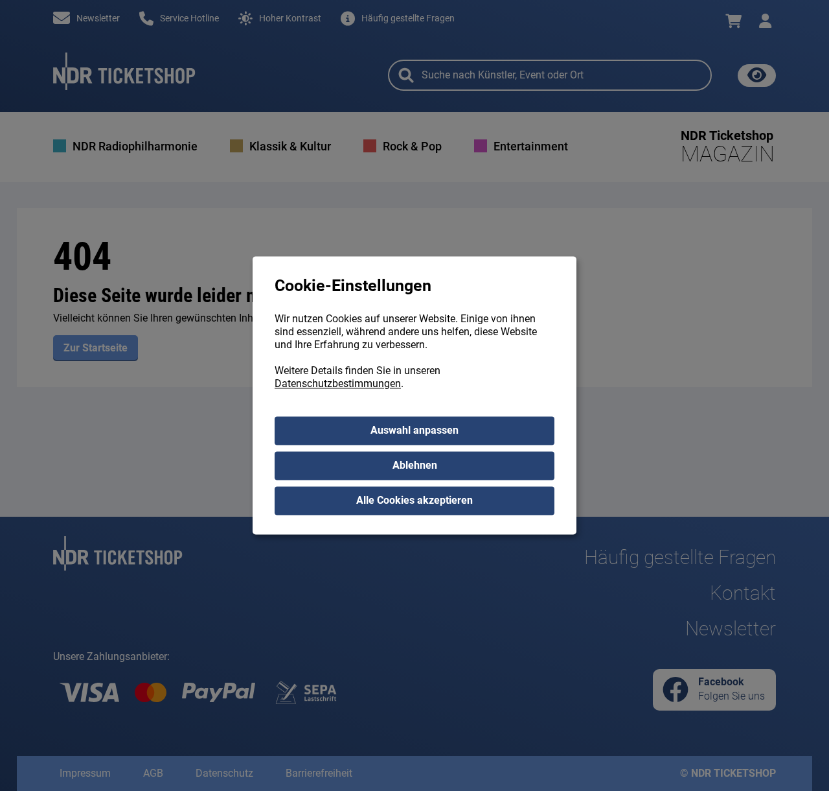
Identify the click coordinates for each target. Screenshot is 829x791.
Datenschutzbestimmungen (338, 384)
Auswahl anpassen (414, 431)
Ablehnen (414, 466)
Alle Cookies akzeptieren (414, 501)
